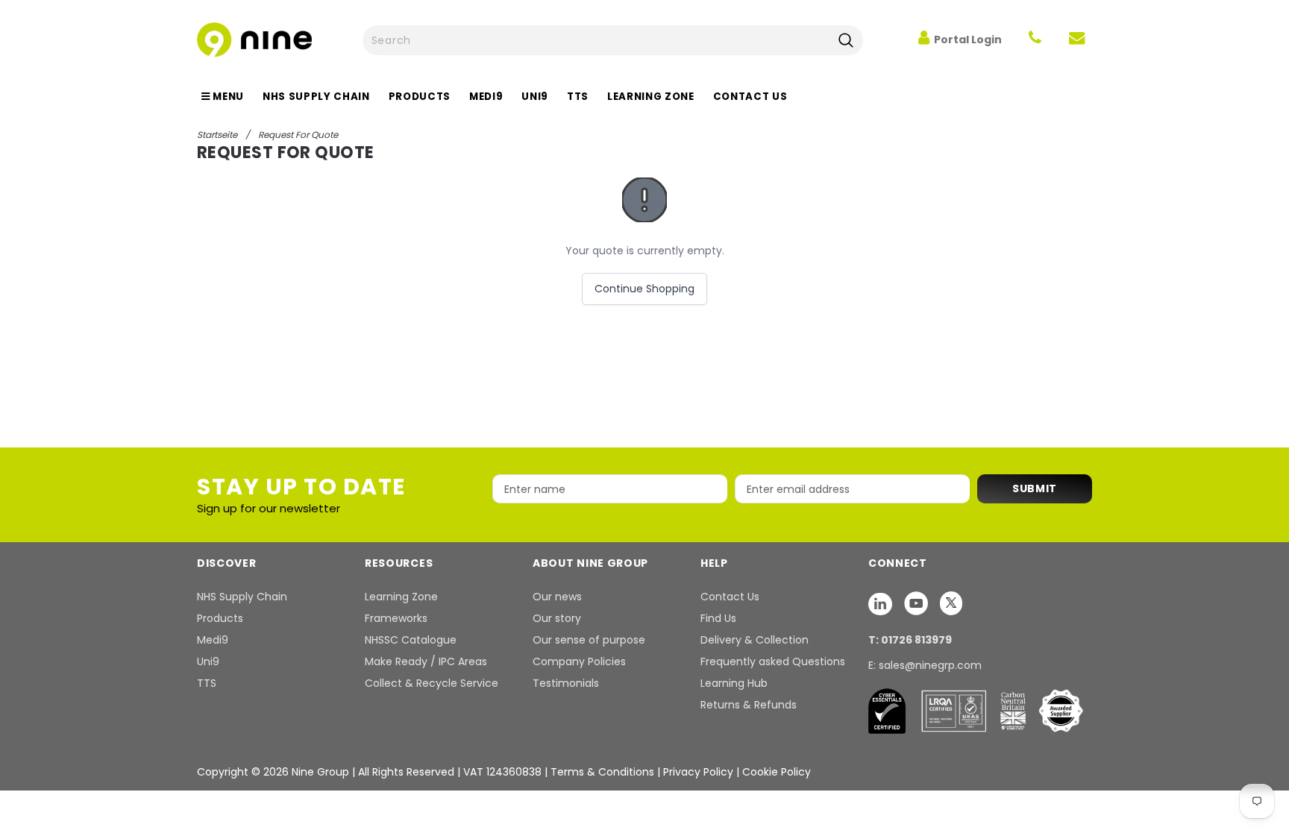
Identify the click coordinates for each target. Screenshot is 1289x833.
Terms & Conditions (602, 771)
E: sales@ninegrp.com (925, 665)
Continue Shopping (644, 288)
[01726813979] (1035, 39)
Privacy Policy (699, 771)
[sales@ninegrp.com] (1077, 39)
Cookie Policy (776, 771)
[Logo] (254, 38)
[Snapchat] (881, 603)
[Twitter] (951, 603)
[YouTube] (917, 603)
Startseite (217, 134)
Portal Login (968, 39)
